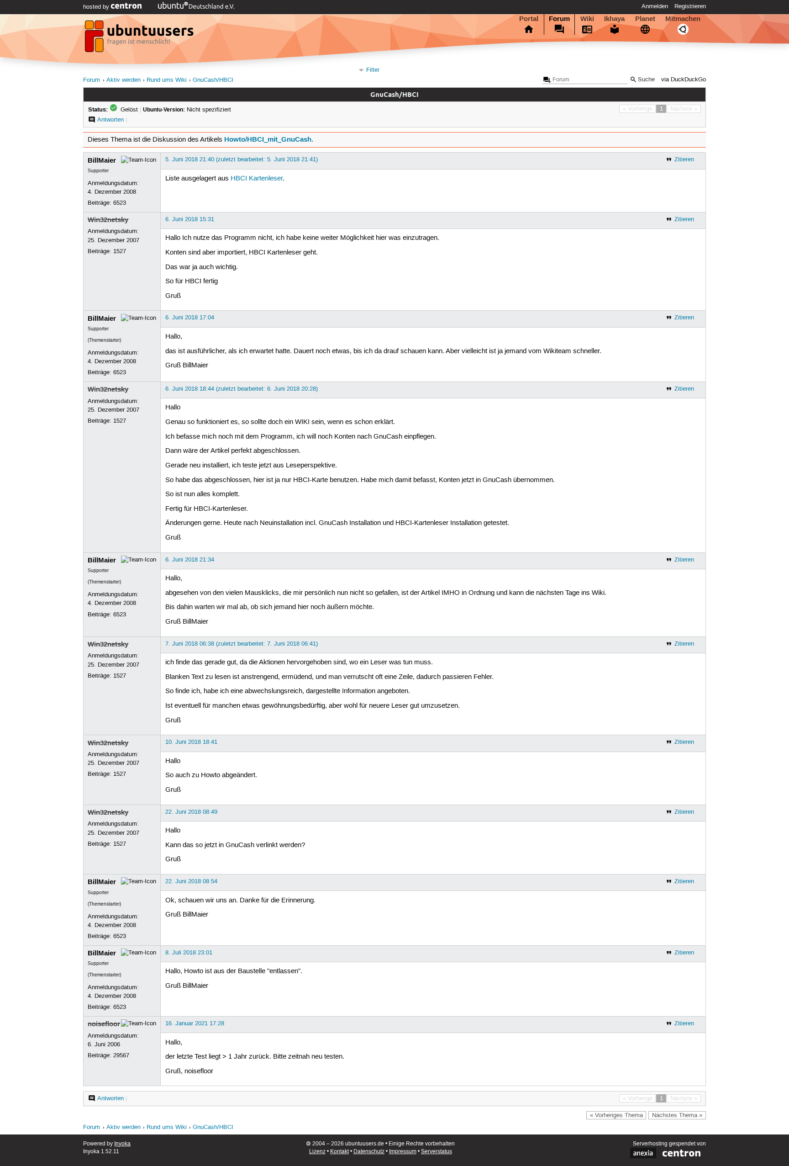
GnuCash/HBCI (213, 80)
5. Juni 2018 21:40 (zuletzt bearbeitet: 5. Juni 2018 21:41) (241, 159)
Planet (645, 18)
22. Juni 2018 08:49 (191, 812)
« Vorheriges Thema (616, 1115)
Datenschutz (368, 1151)
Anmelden (655, 6)
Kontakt (339, 1151)
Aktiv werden (123, 80)
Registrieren (690, 6)
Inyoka (122, 1143)
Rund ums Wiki (167, 80)
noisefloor (104, 1023)
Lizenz (317, 1151)
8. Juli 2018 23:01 (188, 952)
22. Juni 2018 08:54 (191, 881)
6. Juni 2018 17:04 (189, 317)
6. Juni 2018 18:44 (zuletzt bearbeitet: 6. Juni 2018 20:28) (241, 388)
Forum (559, 18)
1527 (119, 251)
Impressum (402, 1151)
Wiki (587, 18)
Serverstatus (436, 1151)
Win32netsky (108, 219)
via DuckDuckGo (683, 79)
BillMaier (102, 160)
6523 (119, 203)
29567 (121, 1055)
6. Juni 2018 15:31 (189, 219)
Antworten (110, 119)
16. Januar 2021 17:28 (194, 1023)
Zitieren (684, 159)
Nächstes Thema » (677, 1115)
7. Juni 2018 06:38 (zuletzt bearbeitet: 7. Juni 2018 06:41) (241, 643)
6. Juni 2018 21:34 (189, 559)
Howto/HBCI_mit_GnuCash (267, 139)
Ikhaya (614, 18)
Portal (528, 18)
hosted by (97, 7)
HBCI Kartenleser (257, 179)
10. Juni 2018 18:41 (191, 742)
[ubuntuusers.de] (140, 38)
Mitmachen (682, 18)
